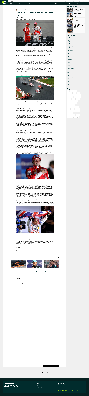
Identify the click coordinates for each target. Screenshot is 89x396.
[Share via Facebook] (16, 250)
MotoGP (69, 99)
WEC (74, 105)
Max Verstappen (74, 101)
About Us (39, 385)
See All (58, 257)
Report (75, 103)
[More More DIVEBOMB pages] (85, 1)
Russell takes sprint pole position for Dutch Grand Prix (51, 270)
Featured (77, 107)
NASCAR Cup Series (71, 115)
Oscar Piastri (70, 113)
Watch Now (39, 387)
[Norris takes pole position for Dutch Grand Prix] (18, 264)
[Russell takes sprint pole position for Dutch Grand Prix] (51, 264)
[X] (8, 386)
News (73, 99)
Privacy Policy (61, 389)
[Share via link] (23, 250)
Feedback (60, 386)
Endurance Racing (71, 107)
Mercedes (69, 105)
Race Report (70, 111)
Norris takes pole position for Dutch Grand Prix (18, 270)
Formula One (18, 247)
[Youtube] (11, 386)
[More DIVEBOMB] (53, 389)
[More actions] (53, 9)
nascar (69, 101)
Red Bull (78, 115)
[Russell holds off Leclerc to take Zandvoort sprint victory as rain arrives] (34, 264)
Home (38, 383)
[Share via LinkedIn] (21, 250)
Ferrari (73, 109)
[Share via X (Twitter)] (18, 250)
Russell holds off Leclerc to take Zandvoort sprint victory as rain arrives (35, 270)
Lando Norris (70, 103)
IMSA (69, 109)
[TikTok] (14, 386)
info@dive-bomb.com (62, 384)
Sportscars (78, 99)
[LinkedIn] (17, 386)
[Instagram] (5, 386)
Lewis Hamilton (76, 111)
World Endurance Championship (73, 117)
